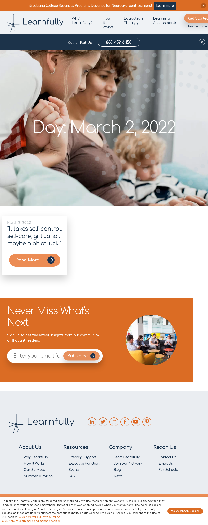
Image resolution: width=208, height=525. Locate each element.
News (118, 476)
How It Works (34, 463)
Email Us (166, 463)
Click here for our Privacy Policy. (39, 517)
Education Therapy (133, 20)
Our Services (34, 470)
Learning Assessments (165, 20)
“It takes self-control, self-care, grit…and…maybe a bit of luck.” (34, 236)
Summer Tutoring (38, 476)
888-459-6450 (118, 42)
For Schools (168, 470)
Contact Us (168, 457)
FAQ (72, 476)
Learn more (165, 5)
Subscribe (77, 356)
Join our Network (128, 463)
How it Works (108, 22)
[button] (203, 5)
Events (74, 470)
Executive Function (84, 463)
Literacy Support (82, 457)
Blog (117, 470)
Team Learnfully (127, 457)
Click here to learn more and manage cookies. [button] (31, 521)
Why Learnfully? (82, 20)
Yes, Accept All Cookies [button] (185, 511)
